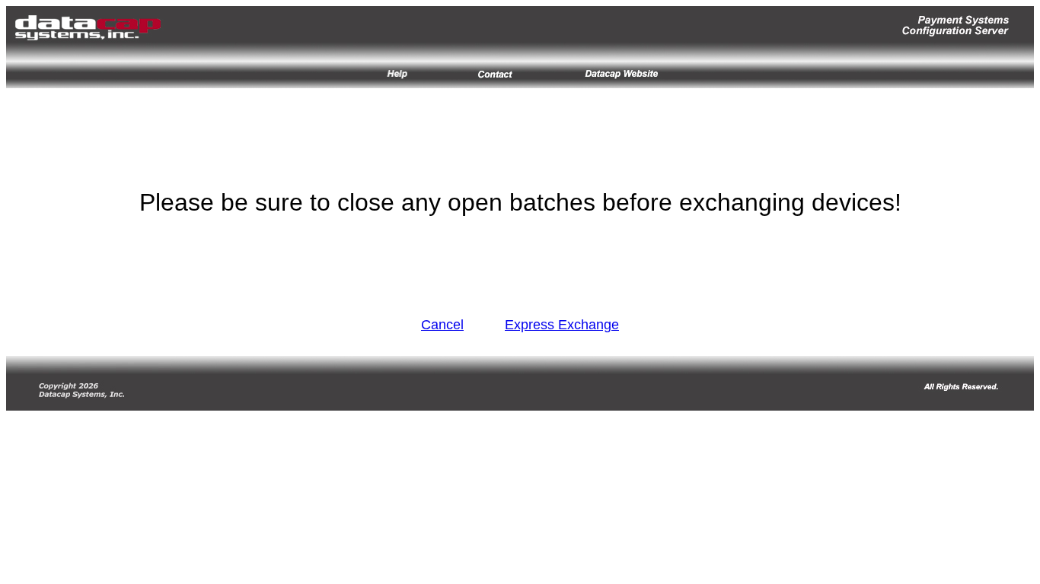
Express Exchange (562, 324)
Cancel (442, 324)
